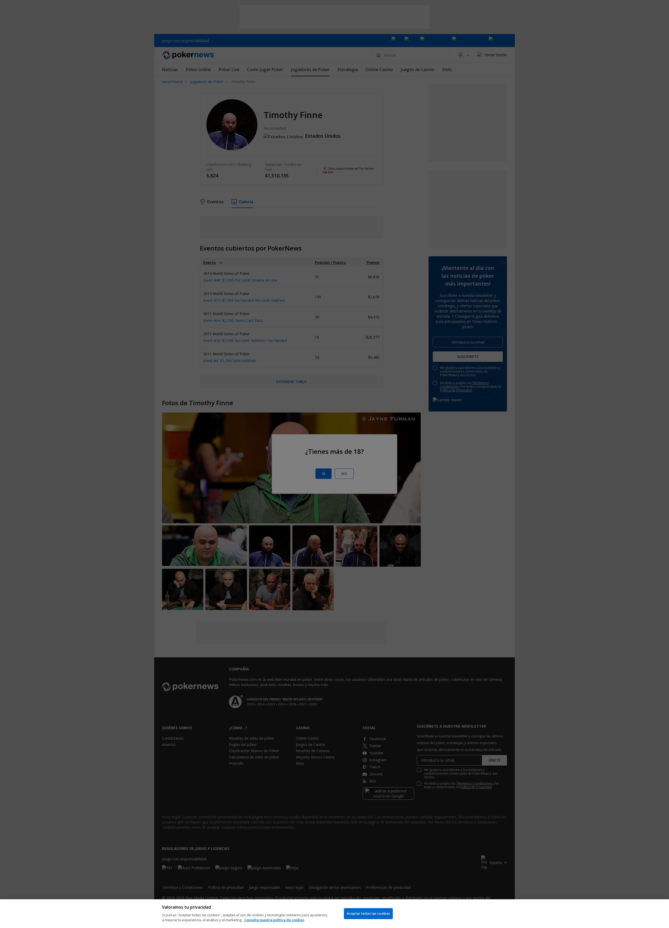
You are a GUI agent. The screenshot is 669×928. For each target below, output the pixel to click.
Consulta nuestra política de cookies (274, 920)
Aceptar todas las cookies (368, 913)
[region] (334, 913)
